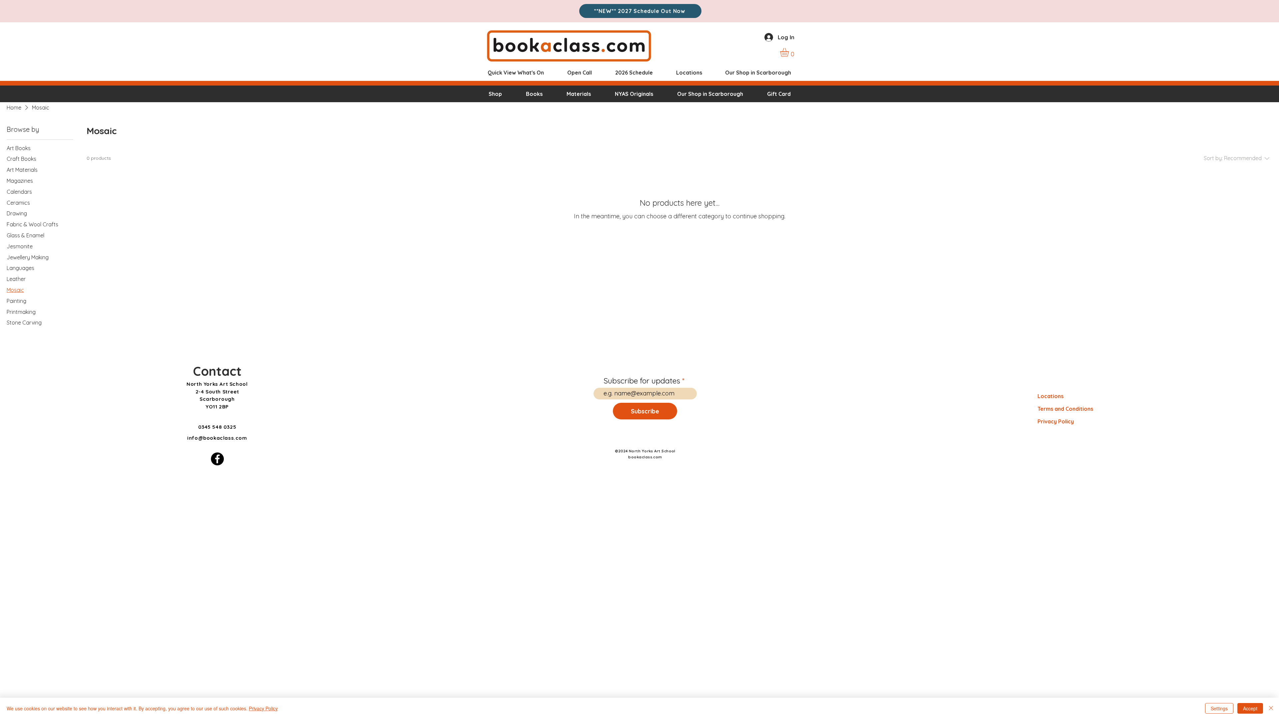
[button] (789, 52)
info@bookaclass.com (217, 438)
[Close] (1271, 708)
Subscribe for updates (642, 380)
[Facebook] (217, 458)
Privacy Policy (1056, 421)
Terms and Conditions (1065, 408)
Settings (1219, 708)
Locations (1051, 396)
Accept (1250, 708)
